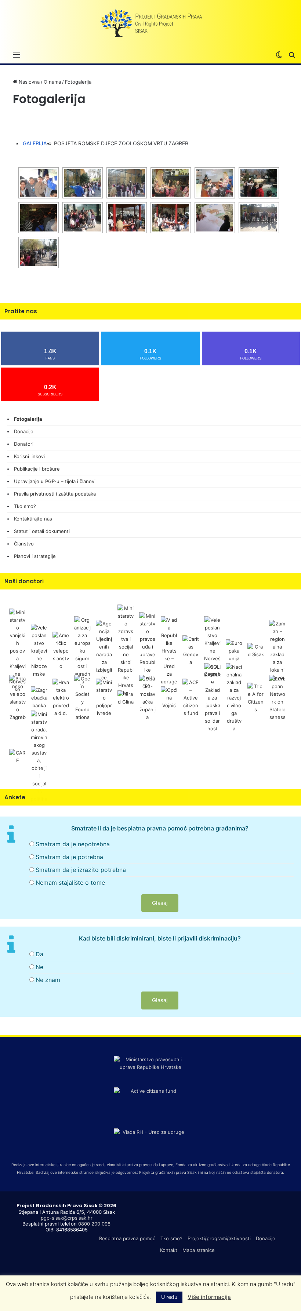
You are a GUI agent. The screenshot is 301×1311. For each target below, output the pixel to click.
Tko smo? (25, 506)
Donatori (23, 444)
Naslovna (28, 82)
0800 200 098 (94, 1224)
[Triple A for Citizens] (255, 697)
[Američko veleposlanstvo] (60, 650)
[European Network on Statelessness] (277, 697)
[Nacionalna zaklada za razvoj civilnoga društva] (234, 697)
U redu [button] (169, 1297)
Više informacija (209, 1296)
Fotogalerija (28, 419)
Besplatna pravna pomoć (127, 1238)
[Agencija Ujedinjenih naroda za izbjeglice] (104, 650)
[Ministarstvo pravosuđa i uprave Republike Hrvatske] (147, 650)
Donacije (23, 431)
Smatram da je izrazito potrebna (81, 869)
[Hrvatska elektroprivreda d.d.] (60, 697)
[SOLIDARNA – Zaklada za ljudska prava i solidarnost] (212, 697)
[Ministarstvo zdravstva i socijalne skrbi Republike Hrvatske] (125, 650)
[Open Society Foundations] (82, 697)
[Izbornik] (16, 54)
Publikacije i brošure (37, 469)
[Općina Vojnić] (169, 697)
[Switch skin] (279, 54)
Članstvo (24, 544)
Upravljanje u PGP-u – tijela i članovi (54, 481)
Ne (39, 967)
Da (39, 954)
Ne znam (48, 979)
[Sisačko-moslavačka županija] (147, 697)
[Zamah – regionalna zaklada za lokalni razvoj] (277, 650)
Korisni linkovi (29, 456)
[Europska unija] (234, 650)
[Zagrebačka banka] (39, 697)
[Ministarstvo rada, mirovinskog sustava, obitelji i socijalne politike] (39, 756)
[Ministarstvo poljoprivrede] (104, 697)
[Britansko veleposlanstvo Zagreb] (17, 697)
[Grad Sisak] (255, 650)
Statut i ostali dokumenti (42, 531)
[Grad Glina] (125, 697)
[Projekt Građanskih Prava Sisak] (150, 23)
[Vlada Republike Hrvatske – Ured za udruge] (169, 650)
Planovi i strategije (35, 556)
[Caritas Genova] (190, 650)
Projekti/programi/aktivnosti (219, 1238)
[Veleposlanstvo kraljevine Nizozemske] (39, 650)
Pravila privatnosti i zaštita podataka (55, 494)
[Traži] (291, 54)
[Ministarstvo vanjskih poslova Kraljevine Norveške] (17, 650)
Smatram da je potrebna (69, 857)
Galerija (35, 143)
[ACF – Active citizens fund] (190, 697)
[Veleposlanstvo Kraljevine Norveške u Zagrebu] (212, 650)
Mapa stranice (198, 1250)
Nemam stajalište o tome (70, 882)
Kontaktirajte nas (33, 519)
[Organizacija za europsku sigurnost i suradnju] (82, 650)
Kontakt (168, 1250)
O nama (52, 82)
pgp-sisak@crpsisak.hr (67, 1218)
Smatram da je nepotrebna (73, 844)
